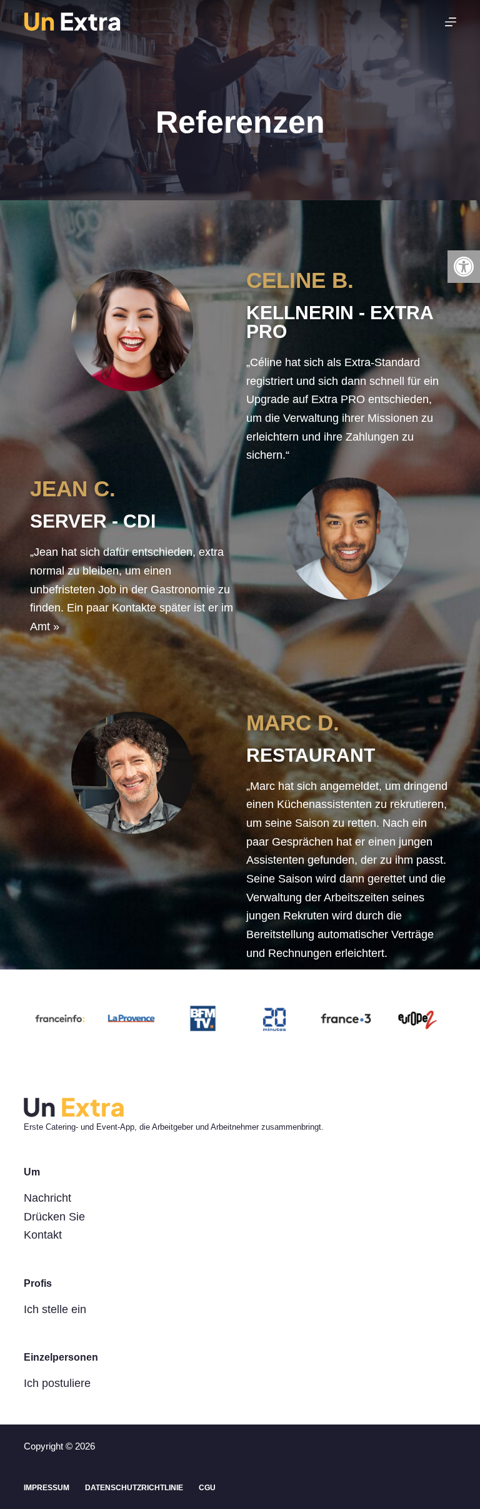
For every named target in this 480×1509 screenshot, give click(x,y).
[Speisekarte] (450, 22)
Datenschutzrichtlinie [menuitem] (134, 1487)
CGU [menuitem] (207, 1487)
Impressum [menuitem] (46, 1487)
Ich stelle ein (55, 1309)
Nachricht (47, 1198)
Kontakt (43, 1235)
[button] (464, 266)
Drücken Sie (54, 1216)
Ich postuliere (57, 1383)
